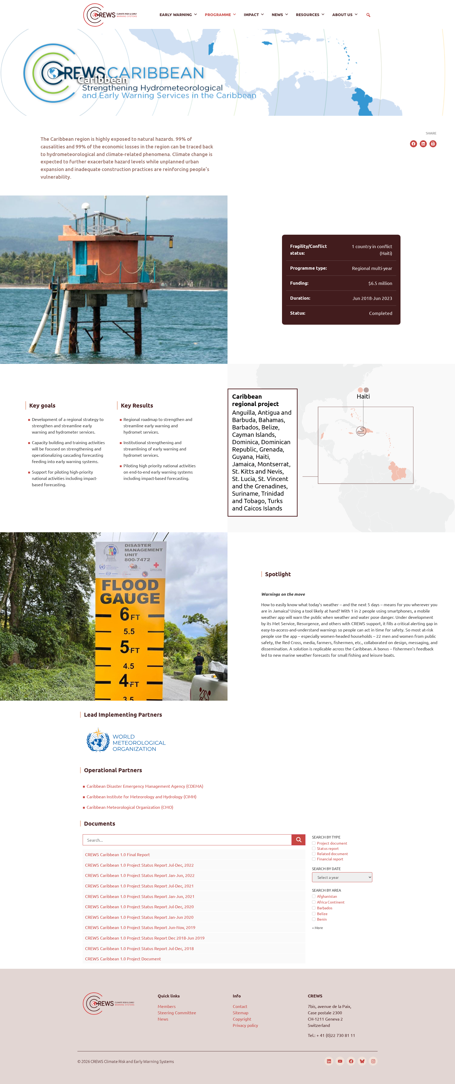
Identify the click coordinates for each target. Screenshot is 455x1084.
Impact (251, 14)
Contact (240, 1006)
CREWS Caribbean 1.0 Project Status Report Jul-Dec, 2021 (139, 885)
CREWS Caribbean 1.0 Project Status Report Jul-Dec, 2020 (139, 906)
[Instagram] (373, 1061)
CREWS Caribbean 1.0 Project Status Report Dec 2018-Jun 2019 (145, 937)
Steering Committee (177, 1012)
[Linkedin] (328, 1061)
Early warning (176, 14)
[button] (368, 15)
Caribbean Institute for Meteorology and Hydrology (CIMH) (143, 796)
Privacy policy (245, 1025)
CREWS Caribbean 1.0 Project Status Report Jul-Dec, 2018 (139, 948)
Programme (218, 14)
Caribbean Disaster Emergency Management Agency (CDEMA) (145, 786)
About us (342, 14)
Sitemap (240, 1012)
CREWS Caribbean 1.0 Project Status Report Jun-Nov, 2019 (140, 927)
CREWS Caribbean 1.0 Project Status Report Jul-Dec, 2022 (139, 864)
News (277, 14)
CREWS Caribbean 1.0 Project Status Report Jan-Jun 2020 (139, 917)
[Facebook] (351, 1061)
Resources (307, 14)
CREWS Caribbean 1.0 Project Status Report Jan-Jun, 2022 (140, 875)
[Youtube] (339, 1061)
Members (167, 1006)
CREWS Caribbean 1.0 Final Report (117, 854)
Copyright (242, 1018)
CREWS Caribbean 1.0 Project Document (123, 958)
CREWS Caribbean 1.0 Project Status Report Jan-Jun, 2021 (140, 896)
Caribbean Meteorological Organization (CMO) (130, 807)
